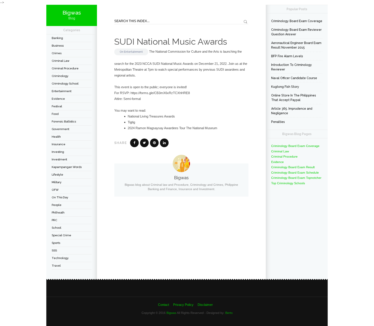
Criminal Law (60, 60)
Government (60, 129)
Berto (229, 313)
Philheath (58, 212)
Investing (58, 151)
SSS (54, 250)
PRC (54, 220)
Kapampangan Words (67, 167)
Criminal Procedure (65, 68)
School (56, 227)
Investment (59, 159)
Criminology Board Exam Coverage (296, 21)
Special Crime (61, 235)
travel (56, 265)
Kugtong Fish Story (285, 86)
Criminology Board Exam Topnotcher (296, 177)
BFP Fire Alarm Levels (287, 56)
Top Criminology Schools (288, 183)
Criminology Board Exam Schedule (295, 172)
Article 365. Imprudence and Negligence (291, 111)
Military (56, 182)
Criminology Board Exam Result (293, 167)
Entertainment (61, 91)
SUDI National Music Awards (170, 41)
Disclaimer (205, 304)
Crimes (56, 53)
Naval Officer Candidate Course (294, 78)
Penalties (278, 122)
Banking (57, 38)
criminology (60, 76)
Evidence (58, 98)
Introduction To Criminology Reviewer (291, 67)
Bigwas (171, 313)
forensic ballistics (64, 121)
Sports (56, 242)
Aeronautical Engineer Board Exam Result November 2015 (296, 45)
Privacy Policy (183, 304)
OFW (55, 189)
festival (57, 106)
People (56, 205)
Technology (60, 258)
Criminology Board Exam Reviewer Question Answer (296, 32)
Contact (163, 304)
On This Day (60, 197)
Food (55, 114)
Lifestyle (57, 174)
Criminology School (65, 83)
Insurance (58, 144)
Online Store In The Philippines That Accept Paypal (293, 98)
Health (56, 136)
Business (58, 45)
